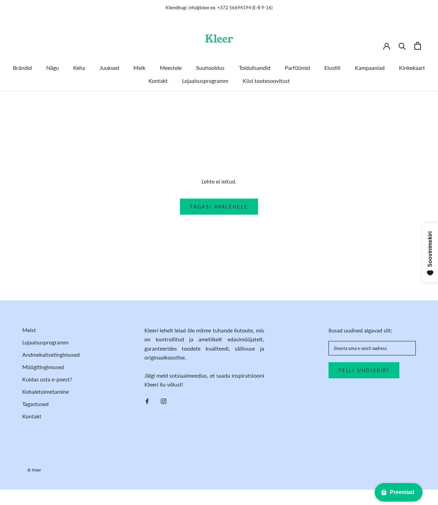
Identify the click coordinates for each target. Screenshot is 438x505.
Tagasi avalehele (219, 207)
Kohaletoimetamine (45, 391)
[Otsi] (402, 45)
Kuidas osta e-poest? (47, 379)
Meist (29, 330)
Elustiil (332, 67)
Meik (139, 67)
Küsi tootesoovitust (266, 80)
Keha (79, 67)
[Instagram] (163, 400)
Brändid (22, 67)
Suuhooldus (210, 67)
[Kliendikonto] (386, 45)
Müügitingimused (43, 367)
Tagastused (35, 404)
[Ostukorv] (417, 46)
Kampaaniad (370, 67)
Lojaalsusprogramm (205, 80)
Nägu (52, 67)
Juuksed (109, 67)
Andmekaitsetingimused (51, 354)
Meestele (171, 67)
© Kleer (34, 469)
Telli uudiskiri (363, 370)
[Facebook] (147, 400)
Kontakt (158, 80)
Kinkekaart (412, 67)
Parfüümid (297, 67)
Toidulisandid (254, 67)
